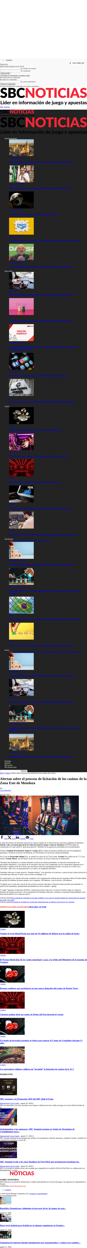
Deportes (16, 541)
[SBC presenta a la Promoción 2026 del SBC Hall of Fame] (8, 1095)
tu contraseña (25, 71)
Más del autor (37, 907)
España (54, 652)
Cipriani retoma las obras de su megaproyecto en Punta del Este (38, 456)
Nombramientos (37, 541)
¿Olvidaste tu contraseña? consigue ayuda (15, 75)
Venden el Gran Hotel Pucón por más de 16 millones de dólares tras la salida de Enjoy (40, 933)
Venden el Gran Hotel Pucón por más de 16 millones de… (35, 430)
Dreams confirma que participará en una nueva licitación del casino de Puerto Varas (39, 988)
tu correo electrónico (28, 82)
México (69, 652)
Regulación (47, 541)
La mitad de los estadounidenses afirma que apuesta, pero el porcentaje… (43, 534)
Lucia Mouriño (5, 790)
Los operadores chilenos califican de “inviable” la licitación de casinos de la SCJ (37, 1069)
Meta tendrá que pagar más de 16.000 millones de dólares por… (39, 375)
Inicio (2, 773)
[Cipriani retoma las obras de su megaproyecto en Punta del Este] (21, 450)
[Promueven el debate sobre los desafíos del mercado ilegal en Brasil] (21, 314)
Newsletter (8, 761)
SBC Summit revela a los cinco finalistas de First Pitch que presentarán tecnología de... (40, 1162)
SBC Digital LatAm (11, 767)
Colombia (48, 652)
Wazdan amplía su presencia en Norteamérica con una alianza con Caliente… (45, 240)
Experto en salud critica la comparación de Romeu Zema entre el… (40, 188)
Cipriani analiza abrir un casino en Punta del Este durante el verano (31, 1014)
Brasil (11, 316)
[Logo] (17, 116)
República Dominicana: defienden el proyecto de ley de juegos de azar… (42, 564)
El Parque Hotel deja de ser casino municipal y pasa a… (35, 482)
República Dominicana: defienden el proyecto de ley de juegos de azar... (33, 1208)
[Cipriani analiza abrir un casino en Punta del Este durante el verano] (12, 1008)
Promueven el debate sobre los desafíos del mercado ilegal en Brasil (40, 321)
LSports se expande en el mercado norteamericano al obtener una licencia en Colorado (43, 902)
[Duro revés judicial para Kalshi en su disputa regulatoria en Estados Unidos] (21, 288)
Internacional (13, 290)
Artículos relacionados (14, 907)
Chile (43, 652)
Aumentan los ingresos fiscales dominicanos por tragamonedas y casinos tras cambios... (40, 1242)
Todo (11, 541)
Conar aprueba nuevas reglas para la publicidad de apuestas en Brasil (41, 645)
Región (7, 650)
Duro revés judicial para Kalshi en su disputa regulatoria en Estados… (42, 294)
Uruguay (78, 652)
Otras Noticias (9, 539)
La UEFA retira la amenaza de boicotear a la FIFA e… (34, 214)
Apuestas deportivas (11, 138)
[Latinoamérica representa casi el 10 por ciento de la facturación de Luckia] (21, 502)
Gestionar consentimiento (38, 1194)
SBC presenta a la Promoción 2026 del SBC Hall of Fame (26, 1099)
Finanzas (22, 541)
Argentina (16, 652)
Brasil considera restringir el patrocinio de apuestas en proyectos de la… (42, 266)
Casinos (7, 406)
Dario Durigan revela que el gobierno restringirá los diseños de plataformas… (45, 619)
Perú (73, 652)
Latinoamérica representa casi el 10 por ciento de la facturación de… (40, 508)
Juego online (8, 271)
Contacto (9, 60)
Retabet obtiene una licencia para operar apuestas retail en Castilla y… (42, 162)
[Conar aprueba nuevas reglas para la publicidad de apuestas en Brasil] (21, 639)
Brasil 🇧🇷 (7, 763)
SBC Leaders (8, 765)
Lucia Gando (14, 1103)
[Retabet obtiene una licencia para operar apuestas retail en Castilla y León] (21, 155)
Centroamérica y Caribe (17, 342)
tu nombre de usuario (28, 68)
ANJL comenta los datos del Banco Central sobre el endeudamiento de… (42, 401)
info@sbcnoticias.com (18, 1186)
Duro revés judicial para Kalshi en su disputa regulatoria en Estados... (32, 1225)
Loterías (28, 541)
